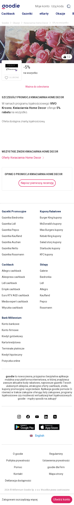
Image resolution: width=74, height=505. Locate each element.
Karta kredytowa (11, 342)
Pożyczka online (11, 360)
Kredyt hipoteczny (12, 354)
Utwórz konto (61, 499)
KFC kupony (46, 254)
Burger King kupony (51, 217)
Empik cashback (11, 289)
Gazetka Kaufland (12, 236)
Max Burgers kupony (51, 229)
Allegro (44, 289)
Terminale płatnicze (13, 348)
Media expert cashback (15, 301)
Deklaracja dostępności (18, 480)
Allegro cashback (11, 270)
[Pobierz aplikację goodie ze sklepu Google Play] (25, 429)
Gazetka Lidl (9, 223)
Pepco (43, 301)
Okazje (60, 13)
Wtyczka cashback (12, 307)
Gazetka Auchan (11, 242)
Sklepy (44, 264)
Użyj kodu (57, 6)
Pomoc (18, 467)
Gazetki (27, 13)
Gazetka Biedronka (12, 217)
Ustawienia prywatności (56, 460)
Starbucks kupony (50, 248)
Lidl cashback (9, 283)
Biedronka (45, 276)
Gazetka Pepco (10, 229)
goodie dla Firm (56, 467)
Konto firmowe (10, 330)
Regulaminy (56, 453)
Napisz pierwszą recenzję (37, 183)
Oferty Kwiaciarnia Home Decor (21, 157)
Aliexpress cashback (13, 276)
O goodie (18, 453)
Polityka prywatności (18, 460)
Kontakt (18, 473)
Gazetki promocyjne (14, 211)
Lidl (42, 283)
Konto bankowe (10, 323)
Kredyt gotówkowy (12, 336)
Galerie (44, 270)
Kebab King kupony (50, 236)
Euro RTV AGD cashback (15, 295)
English (39, 435)
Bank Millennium (12, 317)
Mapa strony (56, 473)
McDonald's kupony (51, 223)
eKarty (44, 13)
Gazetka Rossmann (13, 254)
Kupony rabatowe (50, 211)
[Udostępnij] (71, 30)
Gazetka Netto (10, 248)
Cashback (8, 13)
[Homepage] (11, 6)
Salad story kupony (50, 242)
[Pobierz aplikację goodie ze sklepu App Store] (49, 429)
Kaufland (45, 295)
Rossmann (46, 307)
